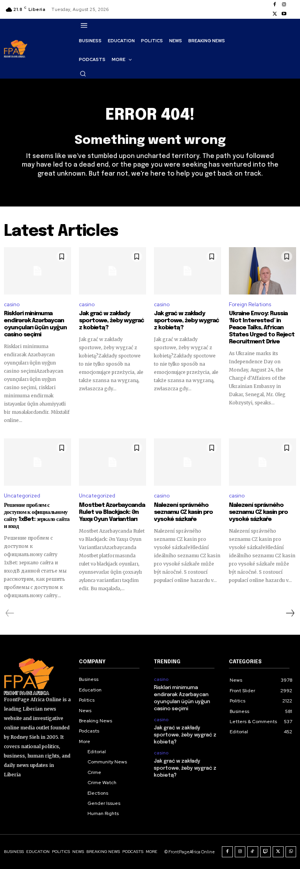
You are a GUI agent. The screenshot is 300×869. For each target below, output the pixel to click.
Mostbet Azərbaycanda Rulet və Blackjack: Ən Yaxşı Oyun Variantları (112, 512)
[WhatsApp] (291, 851)
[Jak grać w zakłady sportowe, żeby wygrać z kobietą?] (112, 270)
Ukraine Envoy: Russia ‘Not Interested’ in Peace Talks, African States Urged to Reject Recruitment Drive (262, 328)
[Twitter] (274, 14)
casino (12, 304)
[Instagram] (284, 4)
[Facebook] (274, 4)
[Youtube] (284, 14)
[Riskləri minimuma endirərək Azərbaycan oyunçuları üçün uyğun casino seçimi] (37, 270)
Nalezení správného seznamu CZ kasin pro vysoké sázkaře (183, 512)
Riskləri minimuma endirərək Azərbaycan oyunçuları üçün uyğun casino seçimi (35, 324)
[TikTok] (252, 851)
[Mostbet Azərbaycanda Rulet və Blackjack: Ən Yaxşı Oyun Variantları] (112, 461)
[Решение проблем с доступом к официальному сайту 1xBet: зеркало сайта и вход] (37, 461)
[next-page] (290, 613)
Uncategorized (22, 495)
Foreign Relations (250, 304)
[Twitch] (265, 851)
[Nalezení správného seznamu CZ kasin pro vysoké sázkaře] (187, 461)
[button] (83, 73)
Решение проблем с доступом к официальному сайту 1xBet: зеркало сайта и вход (37, 516)
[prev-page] (10, 613)
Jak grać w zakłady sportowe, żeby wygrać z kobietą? (111, 321)
